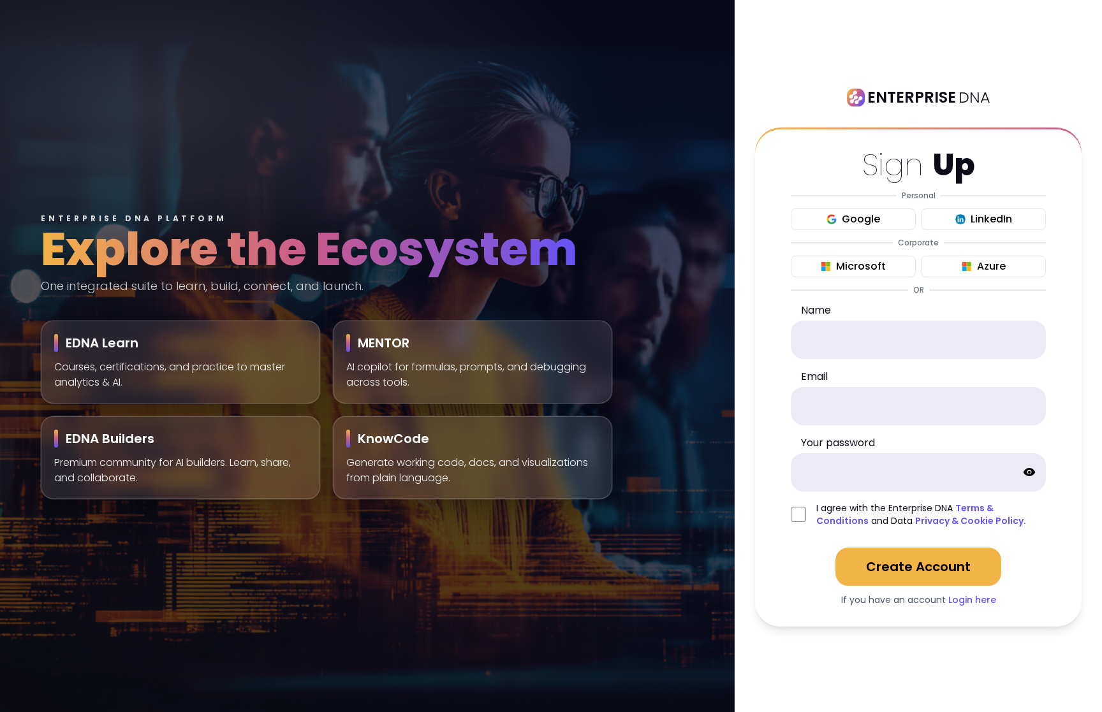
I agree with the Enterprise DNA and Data (921, 514)
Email (814, 376)
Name (816, 310)
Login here (972, 599)
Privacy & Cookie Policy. (970, 520)
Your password (838, 442)
